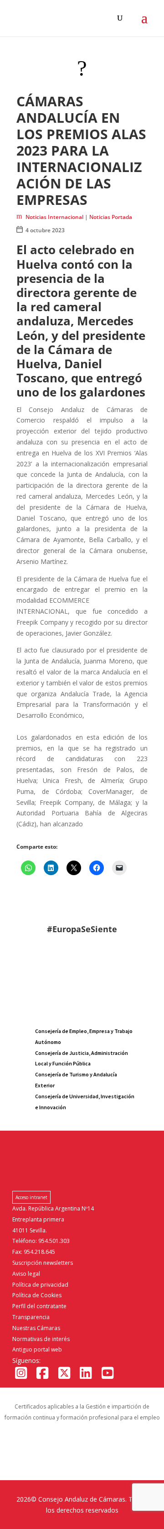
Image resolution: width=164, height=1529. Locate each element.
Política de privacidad (40, 1285)
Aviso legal (26, 1274)
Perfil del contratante (39, 1306)
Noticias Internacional (54, 217)
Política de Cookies (37, 1295)
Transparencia (31, 1317)
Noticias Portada (110, 217)
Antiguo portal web (37, 1349)
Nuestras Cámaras (36, 1328)
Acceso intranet (31, 1197)
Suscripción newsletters (42, 1263)
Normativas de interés (41, 1339)
